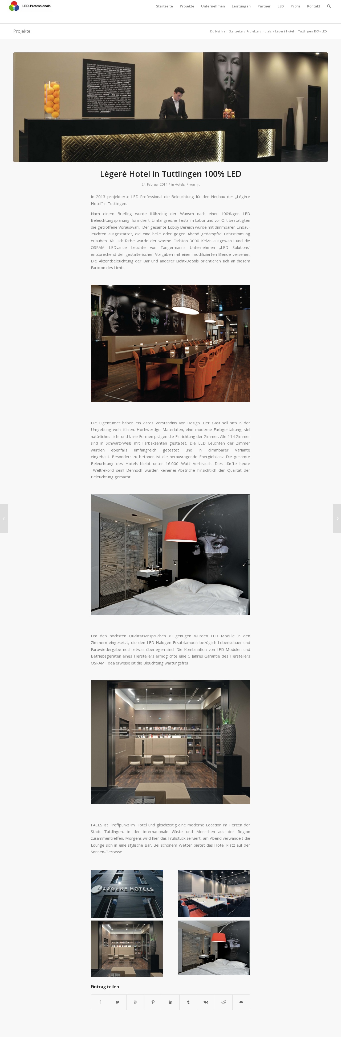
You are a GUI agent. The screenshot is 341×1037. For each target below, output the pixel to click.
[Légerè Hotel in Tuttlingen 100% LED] (170, 107)
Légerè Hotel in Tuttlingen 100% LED (170, 173)
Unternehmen (213, 6)
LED (281, 6)
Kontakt (313, 6)
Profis (295, 6)
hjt (198, 184)
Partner (264, 6)
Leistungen (241, 6)
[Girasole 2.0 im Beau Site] (4, 518)
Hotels (266, 31)
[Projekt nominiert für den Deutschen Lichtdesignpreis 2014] (337, 518)
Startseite (164, 6)
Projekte (187, 6)
